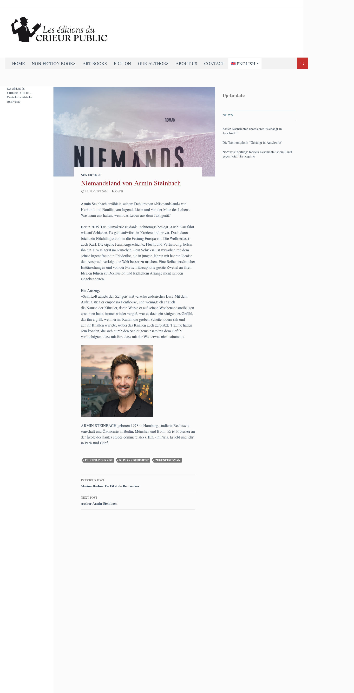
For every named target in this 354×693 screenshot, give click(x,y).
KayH (119, 191)
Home (18, 63)
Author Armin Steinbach (99, 501)
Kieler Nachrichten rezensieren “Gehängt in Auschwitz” (252, 131)
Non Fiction (91, 175)
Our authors (153, 63)
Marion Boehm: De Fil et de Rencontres (110, 483)
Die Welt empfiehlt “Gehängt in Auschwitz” (252, 142)
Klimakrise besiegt (134, 460)
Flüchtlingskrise (98, 460)
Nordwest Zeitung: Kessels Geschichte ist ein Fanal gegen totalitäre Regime (257, 154)
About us (186, 63)
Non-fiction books (54, 63)
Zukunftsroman (167, 460)
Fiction (122, 63)
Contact (214, 63)
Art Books (95, 63)
